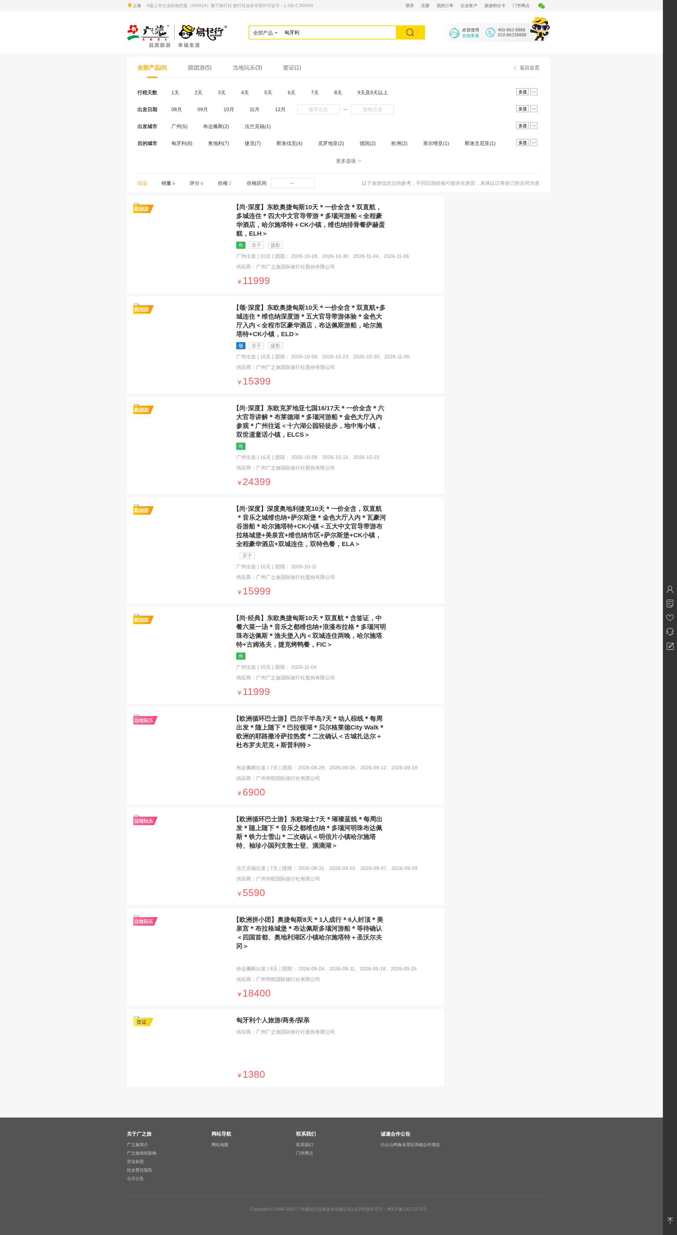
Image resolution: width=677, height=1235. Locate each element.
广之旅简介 (137, 1144)
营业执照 (135, 1161)
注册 (425, 5)
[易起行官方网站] (177, 29)
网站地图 (220, 1144)
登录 (409, 5)
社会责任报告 (139, 1170)
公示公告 (135, 1178)
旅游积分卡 (495, 5)
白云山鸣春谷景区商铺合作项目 (410, 1144)
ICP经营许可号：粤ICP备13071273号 (391, 1209)
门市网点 (521, 5)
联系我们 (304, 1144)
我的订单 (445, 5)
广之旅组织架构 (142, 1153)
